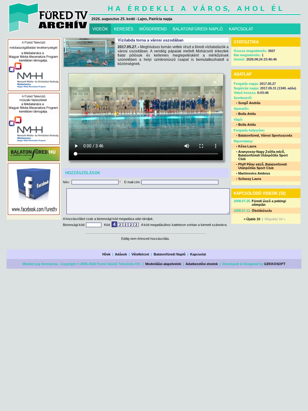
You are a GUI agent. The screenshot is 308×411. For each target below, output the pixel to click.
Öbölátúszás (262, 210)
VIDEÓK (100, 28)
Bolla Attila (247, 114)
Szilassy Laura (249, 179)
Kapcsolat (198, 254)
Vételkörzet (140, 254)
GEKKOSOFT (274, 264)
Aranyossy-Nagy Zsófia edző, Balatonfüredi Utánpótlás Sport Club (263, 155)
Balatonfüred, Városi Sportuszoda (265, 135)
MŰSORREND (153, 28)
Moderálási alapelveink (163, 264)
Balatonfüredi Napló (170, 254)
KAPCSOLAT (241, 28)
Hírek (106, 254)
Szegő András (249, 103)
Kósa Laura (247, 146)
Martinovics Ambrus (254, 173)
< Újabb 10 (252, 219)
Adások (121, 254)
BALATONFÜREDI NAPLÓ (198, 28)
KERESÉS (123, 28)
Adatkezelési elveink (202, 264)
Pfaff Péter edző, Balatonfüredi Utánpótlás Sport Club (262, 166)
